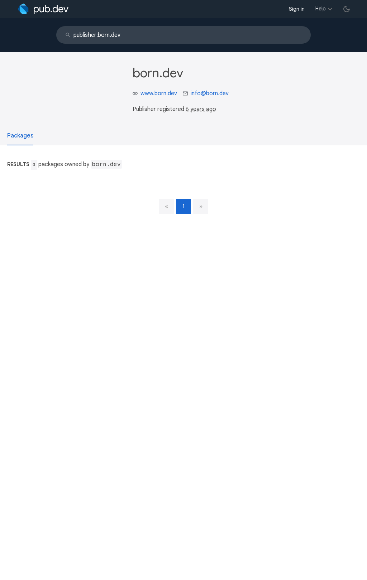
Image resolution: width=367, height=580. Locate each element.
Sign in (297, 9)
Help (320, 8)
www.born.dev (158, 93)
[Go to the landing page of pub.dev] (43, 9)
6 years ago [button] (201, 109)
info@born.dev (210, 93)
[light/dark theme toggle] (346, 9)
